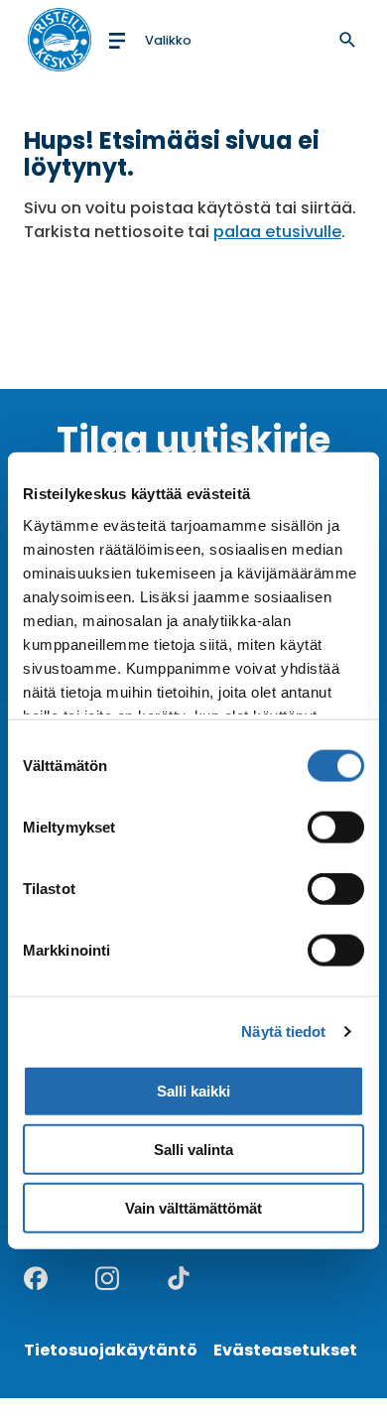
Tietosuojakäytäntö (110, 1350)
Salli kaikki (193, 1091)
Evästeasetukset (285, 1350)
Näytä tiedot (283, 1031)
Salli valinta (193, 1149)
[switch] (336, 827)
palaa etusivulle (277, 231)
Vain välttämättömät (193, 1208)
